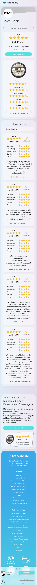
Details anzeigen (26, 576)
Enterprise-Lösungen (19, 498)
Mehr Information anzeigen (18, 28)
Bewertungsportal (18, 492)
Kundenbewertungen (18, 525)
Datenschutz (21, 583)
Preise (19, 495)
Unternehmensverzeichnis (18, 504)
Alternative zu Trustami (18, 542)
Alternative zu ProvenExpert (18, 539)
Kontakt (18, 548)
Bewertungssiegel (19, 478)
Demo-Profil (18, 545)
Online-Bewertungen (18, 533)
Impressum (15, 583)
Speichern (26, 579)
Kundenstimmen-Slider (18, 481)
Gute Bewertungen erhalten (18, 522)
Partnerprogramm (18, 501)
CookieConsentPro (18, 582)
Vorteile (18, 475)
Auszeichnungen (18, 484)
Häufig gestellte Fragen (18, 513)
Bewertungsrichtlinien (18, 516)
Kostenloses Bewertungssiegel (18, 519)
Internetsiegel (18, 536)
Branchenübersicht (18, 489)
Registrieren (18, 550)
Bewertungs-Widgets (18, 487)
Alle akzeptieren (27, 572)
